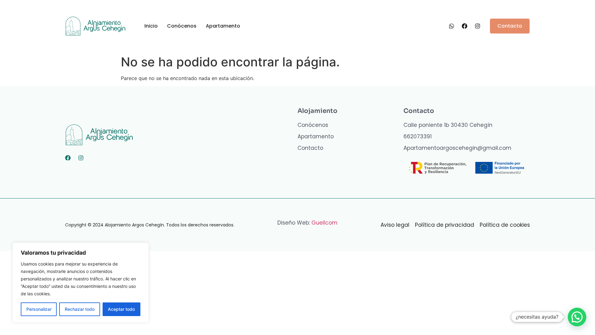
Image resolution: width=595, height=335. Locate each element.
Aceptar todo (121, 309)
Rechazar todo (80, 309)
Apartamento (223, 25)
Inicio (151, 25)
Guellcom (324, 222)
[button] (577, 317)
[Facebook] (68, 158)
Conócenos (181, 25)
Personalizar (38, 309)
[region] (80, 283)
